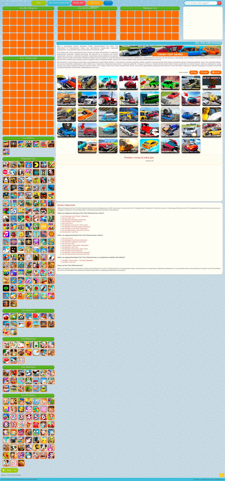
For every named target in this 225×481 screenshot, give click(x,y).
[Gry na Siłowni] (6, 332)
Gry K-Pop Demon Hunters (50, 131)
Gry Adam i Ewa (42, 86)
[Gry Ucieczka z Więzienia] (21, 280)
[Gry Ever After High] (51, 455)
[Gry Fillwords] (43, 234)
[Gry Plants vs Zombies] (36, 226)
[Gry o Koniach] (6, 373)
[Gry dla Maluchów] (6, 401)
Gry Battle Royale (42, 14)
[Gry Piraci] (43, 211)
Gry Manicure (68, 29)
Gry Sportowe (123, 21)
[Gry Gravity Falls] (43, 432)
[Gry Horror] (13, 249)
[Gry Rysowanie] (21, 424)
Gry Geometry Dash (175, 14)
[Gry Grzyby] (13, 303)
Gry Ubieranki (75, 21)
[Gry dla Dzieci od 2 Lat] (13, 417)
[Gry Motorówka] (28, 211)
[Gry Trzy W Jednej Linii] (43, 219)
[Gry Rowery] (28, 316)
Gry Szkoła (160, 36)
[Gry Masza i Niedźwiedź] (13, 401)
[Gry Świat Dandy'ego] (36, 144)
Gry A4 (28, 101)
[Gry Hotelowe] (13, 288)
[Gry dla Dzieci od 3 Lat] (21, 417)
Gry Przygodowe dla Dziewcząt (105, 14)
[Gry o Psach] (43, 373)
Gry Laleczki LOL (105, 36)
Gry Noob (6, 109)
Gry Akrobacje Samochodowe (160, 29)
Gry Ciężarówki (35, 21)
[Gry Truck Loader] (13, 180)
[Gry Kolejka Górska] (6, 242)
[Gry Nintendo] (28, 242)
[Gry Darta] (43, 324)
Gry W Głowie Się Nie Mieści (6, 116)
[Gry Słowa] (28, 249)
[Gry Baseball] (13, 332)
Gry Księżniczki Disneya (90, 29)
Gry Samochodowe (6, 21)
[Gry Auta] (13, 165)
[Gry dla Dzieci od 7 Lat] (51, 417)
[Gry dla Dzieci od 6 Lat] (43, 417)
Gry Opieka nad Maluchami (105, 29)
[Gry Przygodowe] (36, 180)
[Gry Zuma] (6, 211)
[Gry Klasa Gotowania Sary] (6, 432)
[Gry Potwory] (36, 242)
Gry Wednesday (20, 116)
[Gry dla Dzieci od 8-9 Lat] (6, 424)
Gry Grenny (42, 101)
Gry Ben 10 (35, 86)
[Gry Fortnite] (28, 195)
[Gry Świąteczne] (51, 401)
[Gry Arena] (51, 180)
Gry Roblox (28, 138)
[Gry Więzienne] (6, 303)
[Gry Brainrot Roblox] (43, 144)
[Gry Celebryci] (13, 463)
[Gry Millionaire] (13, 242)
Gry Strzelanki (50, 36)
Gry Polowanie (6, 44)
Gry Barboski (50, 79)
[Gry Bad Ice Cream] (6, 180)
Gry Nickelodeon (153, 36)
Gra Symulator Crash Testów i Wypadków (75, 216)
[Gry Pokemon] (43, 440)
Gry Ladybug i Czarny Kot (20, 71)
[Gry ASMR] (28, 280)
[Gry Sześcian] (51, 195)
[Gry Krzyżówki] (13, 203)
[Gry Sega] (13, 219)
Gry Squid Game (20, 101)
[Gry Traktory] (28, 203)
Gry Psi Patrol (20, 64)
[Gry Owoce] (36, 288)
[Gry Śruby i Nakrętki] (6, 280)
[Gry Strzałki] (36, 296)
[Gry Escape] (21, 172)
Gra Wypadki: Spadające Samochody (74, 220)
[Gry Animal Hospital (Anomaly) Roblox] (51, 144)
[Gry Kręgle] (6, 316)
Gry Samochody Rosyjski (13, 36)
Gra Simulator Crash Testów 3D (72, 221)
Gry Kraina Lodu (68, 21)
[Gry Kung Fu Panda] (13, 448)
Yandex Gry (168, 14)
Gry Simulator (138, 14)
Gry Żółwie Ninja (50, 86)
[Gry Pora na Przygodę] (21, 440)
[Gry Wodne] (43, 296)
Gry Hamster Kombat (6, 124)
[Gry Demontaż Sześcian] (6, 203)
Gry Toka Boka (35, 109)
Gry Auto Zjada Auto (50, 29)
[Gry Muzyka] (6, 234)
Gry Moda (98, 29)
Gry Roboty (13, 29)
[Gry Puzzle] (21, 409)
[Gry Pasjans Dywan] (6, 352)
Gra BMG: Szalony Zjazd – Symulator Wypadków (77, 260)
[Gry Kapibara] (36, 388)
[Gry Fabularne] (43, 165)
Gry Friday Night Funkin (35, 116)
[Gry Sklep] (51, 448)
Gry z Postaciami (28, 58)
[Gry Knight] (51, 265)
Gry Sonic (42, 79)
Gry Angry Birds (50, 71)
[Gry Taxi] (28, 188)
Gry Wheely (6, 64)
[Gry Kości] (6, 360)
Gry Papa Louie (98, 21)
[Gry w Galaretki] (21, 296)
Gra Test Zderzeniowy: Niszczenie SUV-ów (75, 230)
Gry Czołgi (28, 14)
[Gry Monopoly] (13, 360)
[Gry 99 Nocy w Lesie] (13, 144)
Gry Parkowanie (6, 14)
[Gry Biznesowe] (36, 234)
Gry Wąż (168, 29)
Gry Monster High (98, 14)
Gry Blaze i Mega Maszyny (35, 79)
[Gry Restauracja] (13, 455)
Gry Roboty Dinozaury (28, 29)
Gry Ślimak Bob (50, 64)
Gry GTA (6, 36)
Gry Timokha (42, 124)
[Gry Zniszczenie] (21, 234)
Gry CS (13, 51)
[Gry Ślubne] (36, 455)
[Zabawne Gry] (21, 463)
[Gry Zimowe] (36, 249)
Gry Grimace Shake (50, 116)
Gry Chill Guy (50, 124)
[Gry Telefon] (36, 273)
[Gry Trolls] (21, 432)
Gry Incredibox (35, 124)
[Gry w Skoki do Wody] (21, 324)
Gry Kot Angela (61, 21)
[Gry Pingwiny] (43, 381)
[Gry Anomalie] (6, 288)
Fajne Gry (138, 29)
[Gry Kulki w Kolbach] (21, 273)
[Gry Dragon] (13, 373)
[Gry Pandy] (28, 373)
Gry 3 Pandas (20, 79)
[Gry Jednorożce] (6, 381)
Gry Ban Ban (28, 116)
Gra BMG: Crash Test (68, 262)
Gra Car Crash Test (68, 218)
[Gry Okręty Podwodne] (51, 188)
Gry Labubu (35, 131)
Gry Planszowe (28, 339)
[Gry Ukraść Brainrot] (28, 144)
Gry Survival (35, 29)
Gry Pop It (131, 29)
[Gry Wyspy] (28, 273)
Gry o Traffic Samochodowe (50, 51)
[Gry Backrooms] (36, 257)
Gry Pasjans (168, 21)
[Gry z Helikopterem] (6, 188)
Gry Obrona (145, 36)
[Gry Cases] (21, 288)
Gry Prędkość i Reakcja (153, 29)
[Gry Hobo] (36, 448)
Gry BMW (20, 51)
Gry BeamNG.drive (35, 51)
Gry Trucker (6, 51)
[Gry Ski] (51, 316)
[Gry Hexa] (36, 280)
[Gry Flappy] (21, 249)
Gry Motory (20, 21)
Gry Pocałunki (90, 21)
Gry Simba (50, 109)
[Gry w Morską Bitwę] (13, 195)
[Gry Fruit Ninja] (51, 165)
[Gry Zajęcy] (28, 381)
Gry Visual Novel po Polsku (112, 21)
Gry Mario (13, 86)
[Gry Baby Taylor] (43, 424)
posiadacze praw (207, 479)
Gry (39, 3)
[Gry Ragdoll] (13, 280)
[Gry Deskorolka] (13, 324)
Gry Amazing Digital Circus (13, 124)
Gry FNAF (42, 64)
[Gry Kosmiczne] (43, 180)
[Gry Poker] (43, 345)
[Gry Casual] (43, 257)
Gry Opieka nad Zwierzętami (112, 36)
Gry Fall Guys (42, 94)
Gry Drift (20, 36)
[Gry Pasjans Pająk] (36, 345)
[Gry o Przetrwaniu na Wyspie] (28, 288)
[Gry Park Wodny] (28, 172)
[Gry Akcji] (6, 165)
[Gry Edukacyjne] (21, 401)
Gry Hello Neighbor (13, 109)
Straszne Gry (145, 21)
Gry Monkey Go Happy (13, 94)
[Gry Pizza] (6, 455)
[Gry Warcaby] (21, 352)
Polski (9, 470)
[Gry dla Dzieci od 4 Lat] (28, 417)
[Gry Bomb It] (13, 172)
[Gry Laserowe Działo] (51, 211)
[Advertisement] (203, 23)
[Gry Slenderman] (51, 172)
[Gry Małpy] (51, 381)
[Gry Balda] (6, 265)
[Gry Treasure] (51, 226)
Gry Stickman (28, 21)
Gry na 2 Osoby (153, 14)
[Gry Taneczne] (21, 455)
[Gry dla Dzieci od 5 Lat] (36, 417)
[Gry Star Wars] (21, 219)
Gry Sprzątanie (61, 36)
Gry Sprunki (28, 124)
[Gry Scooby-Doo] (6, 448)
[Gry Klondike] (28, 345)
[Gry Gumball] (36, 432)
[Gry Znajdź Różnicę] (51, 424)
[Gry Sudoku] (36, 352)
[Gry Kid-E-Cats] (28, 424)
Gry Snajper (6, 29)
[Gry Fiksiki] (13, 432)
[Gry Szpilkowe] (13, 296)
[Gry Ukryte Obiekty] (51, 219)
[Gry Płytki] (51, 273)
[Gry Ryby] (13, 381)
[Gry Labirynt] (21, 265)
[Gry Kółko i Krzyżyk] (21, 360)
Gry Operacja (75, 29)
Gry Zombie (35, 14)
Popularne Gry (28, 159)
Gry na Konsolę (175, 36)
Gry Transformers (20, 124)
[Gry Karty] (21, 345)
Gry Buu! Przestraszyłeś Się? (13, 131)
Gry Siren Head (50, 94)
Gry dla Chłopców (59, 3)
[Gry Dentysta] (43, 455)
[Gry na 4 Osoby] (21, 165)
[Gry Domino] (51, 345)
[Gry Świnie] (13, 388)
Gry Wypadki (13, 21)
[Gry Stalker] (21, 257)
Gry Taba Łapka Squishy (83, 36)
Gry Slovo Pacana (13, 116)
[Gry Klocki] (13, 226)
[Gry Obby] (21, 144)
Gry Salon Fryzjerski (83, 21)
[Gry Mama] (6, 463)
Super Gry (131, 36)
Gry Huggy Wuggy (50, 101)
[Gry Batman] (36, 440)
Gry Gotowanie (98, 36)
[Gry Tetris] (28, 226)
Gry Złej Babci (28, 71)
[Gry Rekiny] (21, 373)
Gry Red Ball (6, 71)
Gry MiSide (6, 131)
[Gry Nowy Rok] (36, 219)
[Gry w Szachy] (13, 352)
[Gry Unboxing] (51, 296)
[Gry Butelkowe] (43, 288)
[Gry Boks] (28, 324)
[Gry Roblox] (6, 144)
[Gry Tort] (13, 234)
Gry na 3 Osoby (123, 36)
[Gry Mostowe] (43, 280)
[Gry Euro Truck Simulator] (28, 234)
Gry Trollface (13, 71)
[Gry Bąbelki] (6, 417)
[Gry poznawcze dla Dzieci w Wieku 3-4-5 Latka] (28, 401)
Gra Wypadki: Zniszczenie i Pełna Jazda (75, 225)
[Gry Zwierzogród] (28, 432)
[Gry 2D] (21, 211)
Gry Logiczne (153, 21)
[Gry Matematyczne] (6, 409)
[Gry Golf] (13, 316)
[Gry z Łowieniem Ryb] (21, 203)
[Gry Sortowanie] (13, 273)
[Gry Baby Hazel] (43, 401)
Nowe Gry (78, 3)
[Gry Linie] (6, 226)
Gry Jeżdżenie (42, 44)
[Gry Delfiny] (21, 381)
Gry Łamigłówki (175, 29)
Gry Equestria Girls (68, 14)
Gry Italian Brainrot (28, 131)
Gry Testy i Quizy (90, 14)
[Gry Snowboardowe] (43, 316)
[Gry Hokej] (6, 324)
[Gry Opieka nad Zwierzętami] (51, 373)
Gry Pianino (68, 36)
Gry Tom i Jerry (20, 94)
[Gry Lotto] (51, 352)
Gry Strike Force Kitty (6, 86)
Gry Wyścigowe (50, 21)
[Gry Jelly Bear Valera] (36, 424)
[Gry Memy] (43, 265)
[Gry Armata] (6, 257)
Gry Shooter (35, 36)
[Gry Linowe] (6, 296)
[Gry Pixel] (36, 203)
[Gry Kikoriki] (36, 401)
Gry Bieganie (42, 36)
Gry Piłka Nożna (13, 14)
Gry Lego (35, 71)
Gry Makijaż (83, 29)
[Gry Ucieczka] (36, 172)
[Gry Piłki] (51, 234)
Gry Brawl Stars (13, 101)
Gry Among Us (6, 101)
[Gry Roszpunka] (13, 409)
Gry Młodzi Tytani (28, 94)
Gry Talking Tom (28, 64)
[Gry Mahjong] (13, 345)
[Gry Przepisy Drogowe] (43, 172)
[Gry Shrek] (51, 440)
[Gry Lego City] (6, 195)
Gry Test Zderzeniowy (28, 51)
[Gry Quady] (13, 257)
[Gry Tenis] (36, 316)
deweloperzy (219, 479)
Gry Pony (61, 14)
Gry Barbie (83, 14)
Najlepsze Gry (150, 8)
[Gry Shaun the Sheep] (13, 440)
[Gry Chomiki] (6, 388)
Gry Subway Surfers (42, 71)
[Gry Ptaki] (36, 373)
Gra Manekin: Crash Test (70, 232)
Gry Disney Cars (28, 79)
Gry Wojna (50, 44)
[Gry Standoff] (51, 280)
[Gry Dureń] (6, 345)
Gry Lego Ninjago (35, 64)
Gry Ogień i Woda (75, 14)
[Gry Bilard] (21, 316)
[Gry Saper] (43, 352)
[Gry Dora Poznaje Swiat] (51, 409)
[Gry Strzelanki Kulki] (28, 165)
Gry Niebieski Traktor (35, 94)
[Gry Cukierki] (36, 409)
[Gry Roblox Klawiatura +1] (6, 152)
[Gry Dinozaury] (28, 388)
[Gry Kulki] (43, 203)
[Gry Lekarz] (21, 195)
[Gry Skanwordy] (28, 257)
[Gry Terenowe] (13, 188)
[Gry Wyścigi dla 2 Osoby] (28, 180)
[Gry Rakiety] (43, 242)
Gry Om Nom (6, 79)
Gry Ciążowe (105, 21)
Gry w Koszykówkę (138, 36)
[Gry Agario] (6, 172)
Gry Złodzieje (42, 29)
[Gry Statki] (21, 188)
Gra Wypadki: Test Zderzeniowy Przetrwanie (76, 227)
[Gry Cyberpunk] (36, 195)
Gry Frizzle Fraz (28, 86)
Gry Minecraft (50, 14)
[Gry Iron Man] (21, 448)
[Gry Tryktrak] (28, 352)
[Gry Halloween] (43, 195)
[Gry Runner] (21, 242)
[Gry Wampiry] (36, 265)
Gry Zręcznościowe (160, 14)
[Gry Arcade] (36, 165)
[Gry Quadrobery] (51, 324)
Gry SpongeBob (13, 64)
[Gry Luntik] (28, 409)
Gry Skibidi (42, 116)
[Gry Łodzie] (43, 188)
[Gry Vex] (51, 257)
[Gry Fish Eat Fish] (43, 273)
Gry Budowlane (168, 36)
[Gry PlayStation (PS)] (13, 265)
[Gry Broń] (6, 219)
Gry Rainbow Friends (28, 109)
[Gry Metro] (51, 203)
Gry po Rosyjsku (175, 21)
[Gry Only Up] (28, 265)
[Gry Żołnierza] (36, 211)
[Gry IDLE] (51, 288)
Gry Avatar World (42, 109)
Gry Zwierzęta (28, 367)
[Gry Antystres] (51, 242)
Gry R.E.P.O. (20, 131)
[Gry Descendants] (28, 440)
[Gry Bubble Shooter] (43, 249)
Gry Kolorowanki (112, 14)
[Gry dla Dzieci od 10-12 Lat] (13, 424)
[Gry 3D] (13, 211)
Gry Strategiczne (20, 14)
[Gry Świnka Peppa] (43, 409)
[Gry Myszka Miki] (43, 448)
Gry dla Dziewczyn (131, 14)
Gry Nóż (123, 29)
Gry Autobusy (28, 36)
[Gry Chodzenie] (6, 249)
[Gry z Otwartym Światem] (21, 226)
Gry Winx (75, 36)
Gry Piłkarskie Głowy (35, 44)
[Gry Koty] (21, 388)
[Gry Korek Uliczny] (28, 296)
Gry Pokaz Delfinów (13, 79)
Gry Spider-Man (20, 86)
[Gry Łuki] (21, 180)
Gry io (138, 21)
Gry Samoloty (28, 44)
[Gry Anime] (28, 455)
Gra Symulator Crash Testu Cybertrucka (74, 228)
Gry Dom (90, 36)
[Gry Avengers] (28, 448)
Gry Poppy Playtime (42, 131)
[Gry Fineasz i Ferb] (6, 440)
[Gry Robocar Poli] (51, 432)
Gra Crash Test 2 (67, 223)
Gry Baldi (35, 101)
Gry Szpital (61, 29)
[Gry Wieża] (51, 249)
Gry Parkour (20, 44)
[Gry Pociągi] (36, 188)
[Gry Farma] (28, 219)
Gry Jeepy (13, 44)
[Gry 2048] (43, 226)
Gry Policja (20, 29)
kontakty (196, 479)
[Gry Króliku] (36, 381)
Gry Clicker (160, 21)
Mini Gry (145, 29)
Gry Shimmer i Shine (6, 94)
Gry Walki (42, 21)
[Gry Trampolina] (36, 324)
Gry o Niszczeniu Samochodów (42, 51)
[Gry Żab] (43, 388)
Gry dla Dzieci (145, 14)
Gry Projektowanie (112, 29)
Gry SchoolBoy (20, 109)
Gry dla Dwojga (94, 3)
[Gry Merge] (6, 273)
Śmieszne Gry (131, 21)
